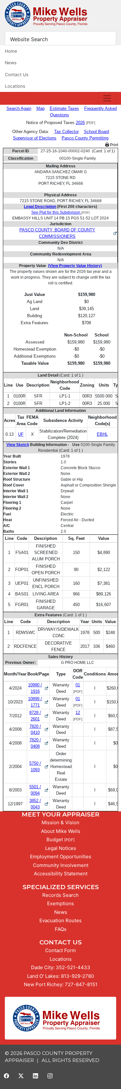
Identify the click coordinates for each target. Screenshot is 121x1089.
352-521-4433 (73, 967)
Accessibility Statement (60, 873)
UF (21, 434)
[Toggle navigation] (107, 98)
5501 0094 (39, 790)
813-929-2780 (77, 976)
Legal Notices (60, 848)
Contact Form (60, 950)
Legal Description (40, 206)
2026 (80, 122)
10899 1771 (38, 702)
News (10, 62)
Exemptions (60, 903)
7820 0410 (39, 729)
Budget (54, 839)
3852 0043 (39, 803)
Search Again (18, 108)
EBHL (102, 434)
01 (78, 685)
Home (11, 51)
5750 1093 (39, 766)
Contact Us (16, 74)
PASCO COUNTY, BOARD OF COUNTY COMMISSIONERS (57, 233)
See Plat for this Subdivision (56, 212)
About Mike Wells (60, 831)
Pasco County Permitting (85, 138)
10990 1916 (38, 688)
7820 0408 (39, 743)
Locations (15, 86)
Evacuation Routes (60, 920)
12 (78, 712)
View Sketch (17, 444)
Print (113, 145)
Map (40, 108)
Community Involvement (60, 865)
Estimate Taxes (64, 108)
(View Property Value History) (75, 265)
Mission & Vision (60, 822)
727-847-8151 (81, 984)
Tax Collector (66, 131)
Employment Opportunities (60, 856)
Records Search (60, 895)
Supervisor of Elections (34, 138)
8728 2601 (39, 715)
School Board (96, 131)
